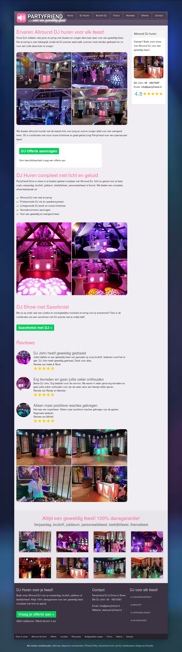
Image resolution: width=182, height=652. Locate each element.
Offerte (145, 15)
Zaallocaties (128, 645)
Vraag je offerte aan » (36, 614)
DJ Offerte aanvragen (39, 151)
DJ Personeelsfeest (140, 612)
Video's (119, 636)
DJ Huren (84, 15)
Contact (159, 15)
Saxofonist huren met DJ (110, 645)
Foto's (116, 15)
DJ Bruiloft (136, 604)
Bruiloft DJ (101, 15)
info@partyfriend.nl (151, 87)
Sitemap (56, 645)
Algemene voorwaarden (72, 645)
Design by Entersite (144, 645)
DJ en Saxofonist (139, 620)
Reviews (130, 15)
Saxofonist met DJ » (35, 328)
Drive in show (22, 636)
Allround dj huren (39, 636)
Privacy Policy (91, 645)
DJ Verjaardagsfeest (141, 597)
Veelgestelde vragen (94, 636)
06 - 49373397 (152, 82)
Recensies (76, 636)
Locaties (64, 636)
